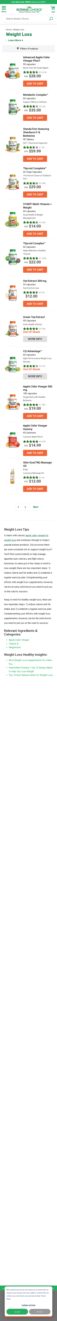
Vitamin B (13, 643)
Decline (40, 1312)
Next (35, 507)
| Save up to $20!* (28, 2)
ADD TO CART (35, 83)
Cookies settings (28, 1305)
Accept (17, 1312)
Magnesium (15, 647)
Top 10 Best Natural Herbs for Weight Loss (31, 675)
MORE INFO (35, 338)
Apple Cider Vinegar (19, 640)
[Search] (51, 19)
